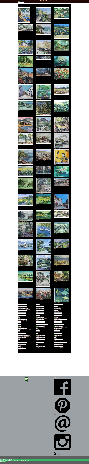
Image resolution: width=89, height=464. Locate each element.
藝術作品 (46, 0)
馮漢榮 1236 (19, 250)
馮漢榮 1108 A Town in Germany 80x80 (59, 209)
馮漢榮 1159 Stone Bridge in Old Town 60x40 (24, 320)
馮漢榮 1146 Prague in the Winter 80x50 (41, 299)
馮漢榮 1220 (55, 329)
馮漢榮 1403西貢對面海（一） (22, 325)
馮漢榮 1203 (55, 132)
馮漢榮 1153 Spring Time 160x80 (58, 331)
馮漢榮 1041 (55, 338)
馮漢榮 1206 (55, 336)
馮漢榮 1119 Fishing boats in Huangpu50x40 (42, 340)
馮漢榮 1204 (19, 345)
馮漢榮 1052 (19, 331)
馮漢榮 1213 (19, 31)
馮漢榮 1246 (37, 254)
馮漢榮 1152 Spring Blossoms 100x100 (59, 325)
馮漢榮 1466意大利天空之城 (40, 132)
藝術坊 (41, 0)
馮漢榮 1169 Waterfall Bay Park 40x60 (59, 309)
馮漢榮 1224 (19, 338)
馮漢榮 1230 (19, 132)
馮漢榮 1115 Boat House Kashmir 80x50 (23, 298)
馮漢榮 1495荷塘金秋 (57, 302)
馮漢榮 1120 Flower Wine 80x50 (40, 327)
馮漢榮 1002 (55, 281)
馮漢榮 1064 (19, 340)
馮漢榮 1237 (55, 316)
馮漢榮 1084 (55, 345)
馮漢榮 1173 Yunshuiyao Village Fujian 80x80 (60, 327)
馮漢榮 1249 (37, 309)
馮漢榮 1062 (19, 67)
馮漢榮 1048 (19, 318)
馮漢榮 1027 (37, 338)
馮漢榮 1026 (19, 266)
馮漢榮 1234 (37, 270)
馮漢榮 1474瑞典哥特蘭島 (21, 99)
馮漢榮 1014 (55, 340)
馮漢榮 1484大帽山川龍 (21, 347)
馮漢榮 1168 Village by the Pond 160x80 (41, 318)
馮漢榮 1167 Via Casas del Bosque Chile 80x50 (24, 311)
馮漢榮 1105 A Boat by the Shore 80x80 (23, 237)
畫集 (43, 0)
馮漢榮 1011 (37, 336)
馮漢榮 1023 (37, 307)
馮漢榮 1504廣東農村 (39, 316)
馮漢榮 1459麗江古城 (39, 331)
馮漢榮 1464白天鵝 (38, 237)
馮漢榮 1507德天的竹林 (57, 307)
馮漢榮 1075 (37, 345)
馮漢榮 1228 (55, 112)
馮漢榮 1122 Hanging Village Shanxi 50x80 (42, 160)
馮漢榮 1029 (55, 265)
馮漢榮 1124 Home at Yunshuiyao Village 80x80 (42, 325)
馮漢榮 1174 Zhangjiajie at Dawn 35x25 (23, 221)
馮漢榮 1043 (37, 219)
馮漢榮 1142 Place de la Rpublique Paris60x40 (24, 329)
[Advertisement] (39, 359)
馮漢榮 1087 (55, 79)
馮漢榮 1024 (37, 347)
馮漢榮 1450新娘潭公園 (39, 193)
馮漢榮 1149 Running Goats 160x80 (59, 347)
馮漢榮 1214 (37, 311)
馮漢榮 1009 (19, 307)
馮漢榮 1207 (19, 349)
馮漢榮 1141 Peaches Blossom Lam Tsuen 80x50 (25, 309)
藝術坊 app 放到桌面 (2, 461)
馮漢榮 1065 (37, 329)
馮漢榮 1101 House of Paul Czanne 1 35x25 (60, 320)
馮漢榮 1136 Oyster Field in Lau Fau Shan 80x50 (24, 336)
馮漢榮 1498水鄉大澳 (57, 148)
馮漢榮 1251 (19, 316)
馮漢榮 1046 (19, 110)
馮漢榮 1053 (55, 66)
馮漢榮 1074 (37, 204)
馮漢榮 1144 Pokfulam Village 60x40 (59, 248)
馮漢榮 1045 (55, 233)
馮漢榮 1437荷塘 (38, 99)
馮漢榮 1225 (37, 320)
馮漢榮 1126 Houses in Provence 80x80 (23, 83)
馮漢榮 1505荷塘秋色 (57, 311)
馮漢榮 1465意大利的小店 (57, 164)
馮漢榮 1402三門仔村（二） (22, 327)
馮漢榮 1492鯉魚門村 (57, 318)
